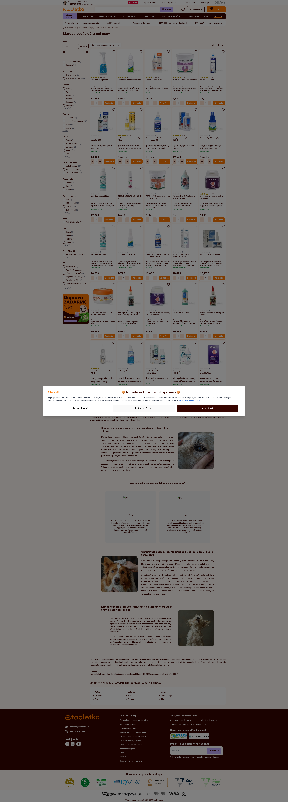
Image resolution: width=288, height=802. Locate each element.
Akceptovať (207, 408)
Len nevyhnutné (80, 408)
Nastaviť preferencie (144, 408)
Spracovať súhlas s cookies (190, 400)
